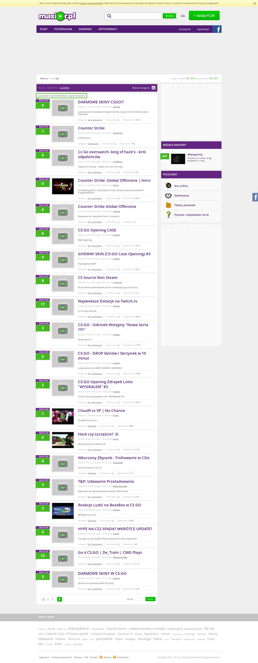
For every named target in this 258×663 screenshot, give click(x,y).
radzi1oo (61, 629)
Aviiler (116, 185)
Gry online (181, 186)
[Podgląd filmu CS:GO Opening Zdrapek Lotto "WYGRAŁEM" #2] (63, 387)
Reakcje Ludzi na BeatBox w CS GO (109, 505)
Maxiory (107, 657)
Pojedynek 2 (151, 634)
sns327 (116, 533)
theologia (144, 639)
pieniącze (176, 639)
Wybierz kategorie (141, 88)
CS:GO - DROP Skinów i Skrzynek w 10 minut (112, 356)
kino (58, 643)
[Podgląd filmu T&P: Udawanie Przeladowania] (63, 487)
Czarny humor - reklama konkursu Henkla (135, 629)
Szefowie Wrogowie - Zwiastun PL (112, 634)
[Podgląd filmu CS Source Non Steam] (63, 283)
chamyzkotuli (78, 628)
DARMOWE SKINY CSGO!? (101, 101)
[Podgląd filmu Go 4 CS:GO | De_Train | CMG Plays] (63, 558)
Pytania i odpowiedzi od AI (191, 215)
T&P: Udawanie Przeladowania (106, 481)
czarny (212, 634)
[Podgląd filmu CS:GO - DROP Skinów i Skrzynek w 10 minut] (63, 359)
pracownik (104, 638)
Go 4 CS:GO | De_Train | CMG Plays (110, 552)
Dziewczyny (181, 195)
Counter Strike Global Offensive (107, 206)
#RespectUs (195, 154)
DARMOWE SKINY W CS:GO (102, 573)
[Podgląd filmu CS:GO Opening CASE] (63, 235)
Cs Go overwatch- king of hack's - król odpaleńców (112, 154)
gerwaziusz (118, 133)
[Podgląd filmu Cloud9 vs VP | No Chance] (63, 416)
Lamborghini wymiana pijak (184, 629)
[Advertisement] (129, 54)
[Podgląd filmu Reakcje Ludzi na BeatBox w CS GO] (63, 510)
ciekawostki (189, 639)
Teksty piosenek (184, 205)
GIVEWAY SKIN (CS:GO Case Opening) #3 (114, 253)
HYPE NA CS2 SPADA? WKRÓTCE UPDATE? (115, 528)
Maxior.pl (57, 16)
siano (158, 638)
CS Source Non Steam (97, 277)
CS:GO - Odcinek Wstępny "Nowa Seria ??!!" (113, 327)
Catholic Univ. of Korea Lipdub (67, 634)
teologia (130, 639)
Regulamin (44, 657)
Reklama (78, 657)
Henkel (165, 634)
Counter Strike (91, 128)
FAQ (86, 657)
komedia (77, 644)
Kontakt (94, 657)
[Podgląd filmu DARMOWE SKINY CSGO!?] (63, 107)
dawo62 (116, 106)
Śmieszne (92, 426)
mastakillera (97, 629)
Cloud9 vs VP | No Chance (101, 410)
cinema (67, 644)
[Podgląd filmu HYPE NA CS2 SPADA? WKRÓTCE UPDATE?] (63, 534)
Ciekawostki (93, 143)
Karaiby (201, 634)
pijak (84, 639)
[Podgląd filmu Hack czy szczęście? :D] (63, 440)
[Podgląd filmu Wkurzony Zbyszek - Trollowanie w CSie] (63, 463)
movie (49, 644)
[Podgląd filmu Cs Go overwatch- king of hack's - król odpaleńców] (63, 157)
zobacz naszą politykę (91, 3)
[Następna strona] (59, 599)
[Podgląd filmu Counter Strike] (63, 133)
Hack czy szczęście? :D (98, 434)
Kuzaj (138, 634)
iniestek (116, 211)
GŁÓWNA (64, 87)
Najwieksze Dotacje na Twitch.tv (107, 301)
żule (91, 639)
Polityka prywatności (62, 657)
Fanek (51, 629)
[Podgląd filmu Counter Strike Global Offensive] (63, 212)
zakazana (45, 638)
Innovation (177, 634)
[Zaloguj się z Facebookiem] (217, 29)
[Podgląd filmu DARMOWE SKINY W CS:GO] (63, 579)
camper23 (117, 282)
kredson (116, 235)
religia (119, 639)
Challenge (190, 634)
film (41, 644)
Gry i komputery (95, 119)
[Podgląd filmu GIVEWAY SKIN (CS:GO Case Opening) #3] (63, 259)
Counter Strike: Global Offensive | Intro (114, 180)
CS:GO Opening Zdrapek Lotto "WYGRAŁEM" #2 (105, 384)
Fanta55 (42, 629)
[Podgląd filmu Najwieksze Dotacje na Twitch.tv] (63, 307)
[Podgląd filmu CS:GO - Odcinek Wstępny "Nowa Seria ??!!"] (63, 330)
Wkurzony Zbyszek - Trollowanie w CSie (114, 457)
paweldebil (118, 462)
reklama (60, 639)
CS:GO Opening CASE (97, 230)
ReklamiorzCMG (120, 486)
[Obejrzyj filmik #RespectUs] (178, 159)
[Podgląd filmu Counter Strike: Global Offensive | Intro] (63, 186)
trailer (211, 639)
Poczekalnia (123, 657)
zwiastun (201, 639)
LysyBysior (117, 161)
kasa (167, 639)
